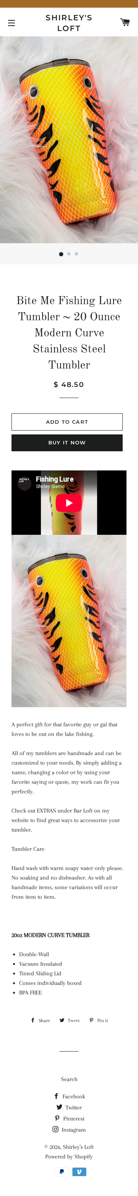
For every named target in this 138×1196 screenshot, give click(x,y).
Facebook (73, 1096)
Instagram (73, 1129)
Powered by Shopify (69, 1156)
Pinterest (73, 1118)
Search (69, 1079)
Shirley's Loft (69, 23)
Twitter (73, 1107)
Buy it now (67, 442)
